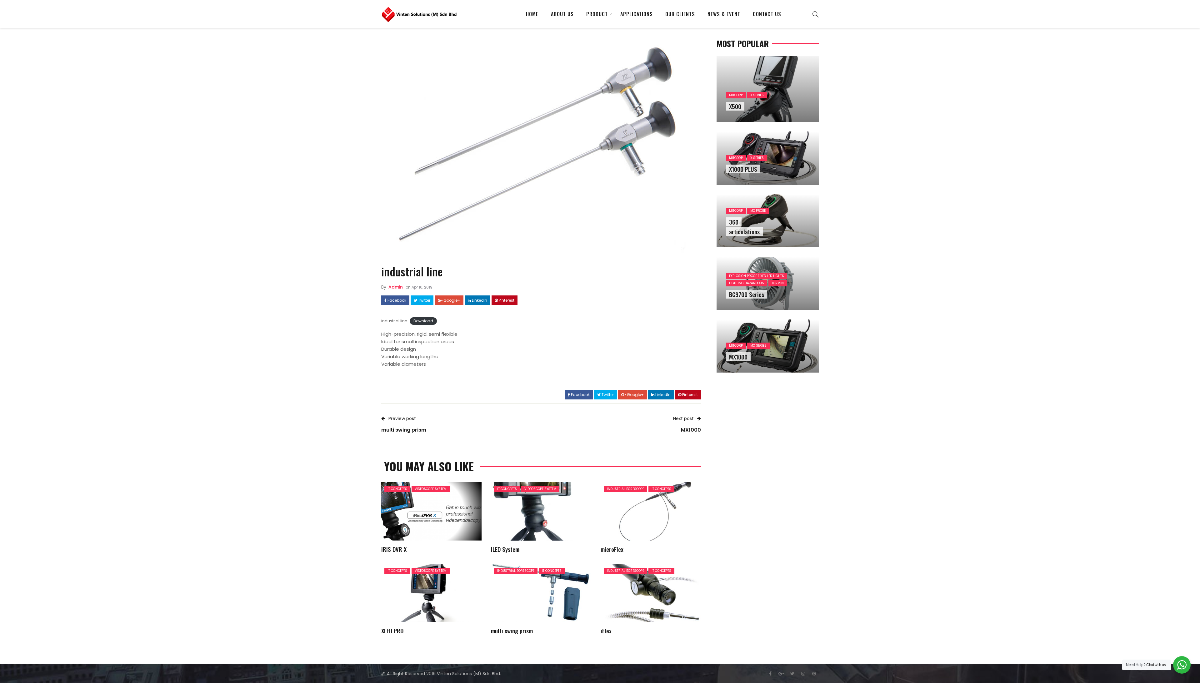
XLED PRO (392, 630)
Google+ (451, 300)
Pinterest (506, 300)
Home (532, 14)
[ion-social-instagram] (803, 673)
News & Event (724, 14)
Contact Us (767, 14)
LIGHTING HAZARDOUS (746, 283)
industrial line (394, 321)
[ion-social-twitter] (792, 673)
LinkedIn (479, 300)
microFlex (612, 549)
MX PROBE (758, 210)
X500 (735, 106)
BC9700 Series (746, 294)
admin (395, 287)
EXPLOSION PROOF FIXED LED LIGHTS (756, 276)
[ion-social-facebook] (770, 673)
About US (562, 14)
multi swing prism (512, 630)
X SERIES (757, 95)
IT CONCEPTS (397, 489)
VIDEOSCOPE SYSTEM (431, 489)
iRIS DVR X (394, 549)
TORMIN (778, 283)
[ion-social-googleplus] (781, 673)
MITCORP (736, 95)
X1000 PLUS (743, 169)
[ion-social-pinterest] (814, 673)
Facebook (396, 300)
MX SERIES (758, 345)
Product (597, 14)
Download (423, 321)
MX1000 (738, 356)
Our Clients (680, 14)
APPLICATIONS (636, 14)
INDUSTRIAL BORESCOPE (625, 489)
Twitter (423, 300)
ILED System (505, 549)
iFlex (606, 630)
